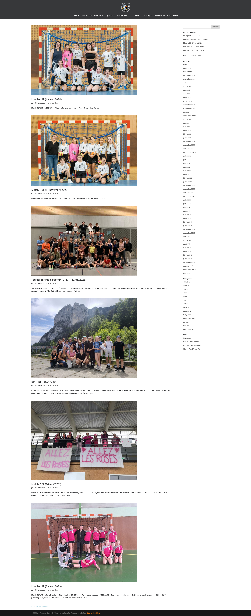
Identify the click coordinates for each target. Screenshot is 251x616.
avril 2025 (187, 94)
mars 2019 (187, 218)
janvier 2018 (187, 259)
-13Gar (185, 289)
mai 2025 (186, 90)
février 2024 (187, 134)
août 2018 (187, 240)
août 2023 (187, 156)
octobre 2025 (188, 83)
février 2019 (187, 222)
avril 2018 (187, 248)
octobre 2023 (188, 149)
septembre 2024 (189, 116)
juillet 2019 (187, 204)
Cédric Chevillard (93, 613)
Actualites (55, 103)
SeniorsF (186, 322)
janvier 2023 (187, 182)
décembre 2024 (189, 105)
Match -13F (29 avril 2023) (46, 586)
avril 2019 (187, 215)
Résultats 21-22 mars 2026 (193, 47)
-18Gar (185, 304)
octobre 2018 (188, 237)
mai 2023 (186, 167)
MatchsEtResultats (190, 319)
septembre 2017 (189, 270)
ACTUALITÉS (86, 16)
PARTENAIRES (172, 16)
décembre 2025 (189, 75)
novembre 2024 (189, 108)
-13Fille (48, 103)
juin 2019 (186, 207)
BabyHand (187, 315)
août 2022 (187, 200)
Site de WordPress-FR (191, 349)
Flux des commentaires (192, 345)
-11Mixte (186, 282)
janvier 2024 (187, 138)
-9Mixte (186, 307)
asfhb (35, 103)
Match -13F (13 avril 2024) (46, 99)
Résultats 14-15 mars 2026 (193, 50)
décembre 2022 (189, 185)
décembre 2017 (189, 262)
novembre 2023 (189, 145)
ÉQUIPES (109, 16)
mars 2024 (187, 130)
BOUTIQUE (148, 16)
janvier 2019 (187, 226)
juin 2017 (186, 273)
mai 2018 (186, 244)
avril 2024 (187, 127)
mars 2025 (187, 97)
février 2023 (187, 178)
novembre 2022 (189, 189)
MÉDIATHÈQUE (122, 16)
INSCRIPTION (160, 16)
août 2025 (187, 86)
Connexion (187, 338)
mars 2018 (187, 251)
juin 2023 (186, 163)
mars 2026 (187, 68)
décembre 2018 (189, 229)
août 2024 (187, 119)
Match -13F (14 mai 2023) (46, 484)
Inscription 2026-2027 (191, 36)
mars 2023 (187, 174)
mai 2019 (186, 211)
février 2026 (187, 72)
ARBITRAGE (98, 16)
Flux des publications (191, 342)
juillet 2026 (187, 65)
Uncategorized (188, 329)
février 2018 (187, 255)
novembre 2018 (189, 233)
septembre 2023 (189, 152)
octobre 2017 (188, 266)
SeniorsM (186, 326)
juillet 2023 (187, 160)
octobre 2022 (188, 193)
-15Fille (186, 293)
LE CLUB (136, 16)
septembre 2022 (189, 196)
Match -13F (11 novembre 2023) (49, 189)
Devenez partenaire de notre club (195, 39)
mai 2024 (186, 123)
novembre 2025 (189, 79)
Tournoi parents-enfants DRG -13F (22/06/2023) (58, 279)
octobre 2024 (188, 112)
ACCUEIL (75, 16)
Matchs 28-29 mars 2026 (192, 43)
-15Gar (185, 296)
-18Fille (186, 300)
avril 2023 (187, 171)
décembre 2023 (189, 141)
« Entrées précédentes (39, 606)
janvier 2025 (187, 101)
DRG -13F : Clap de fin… (44, 382)
